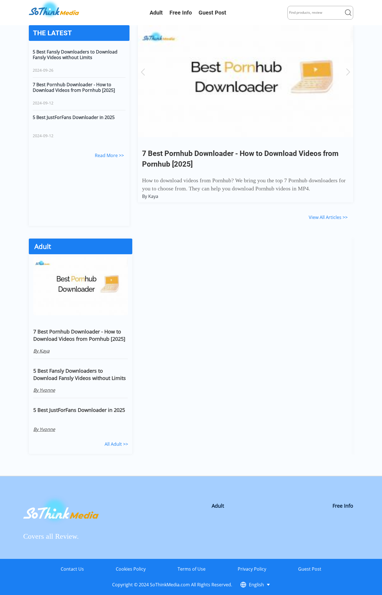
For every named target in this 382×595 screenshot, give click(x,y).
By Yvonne (44, 390)
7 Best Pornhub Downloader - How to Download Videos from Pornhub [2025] (74, 87)
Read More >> (109, 155)
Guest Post (212, 12)
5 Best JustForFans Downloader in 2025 (74, 117)
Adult (156, 12)
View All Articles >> (328, 217)
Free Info (180, 12)
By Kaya (150, 196)
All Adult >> (116, 444)
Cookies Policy (131, 569)
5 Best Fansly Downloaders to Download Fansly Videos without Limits (75, 54)
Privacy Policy (252, 569)
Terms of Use (192, 569)
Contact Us (72, 569)
